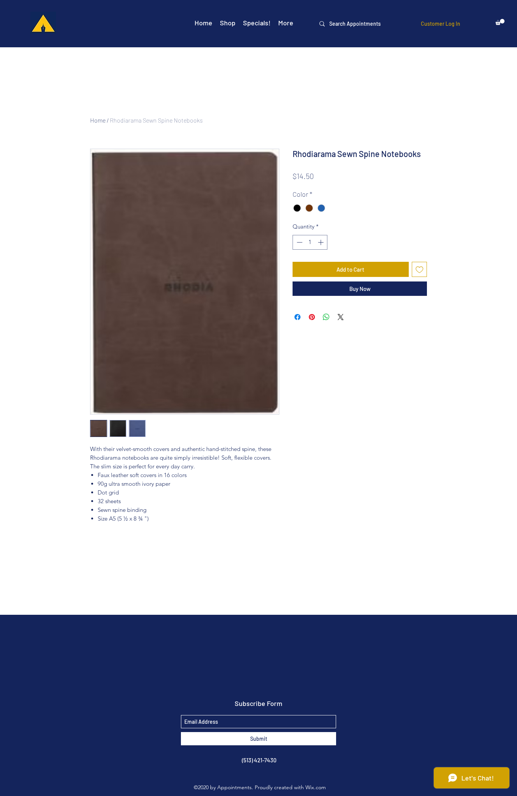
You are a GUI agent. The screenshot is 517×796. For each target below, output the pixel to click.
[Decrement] (299, 242)
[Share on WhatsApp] (326, 317)
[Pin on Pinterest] (311, 317)
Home (98, 120)
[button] (500, 22)
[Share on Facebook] (297, 317)
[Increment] (321, 242)
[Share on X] (340, 317)
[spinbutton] (310, 242)
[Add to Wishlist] (419, 269)
